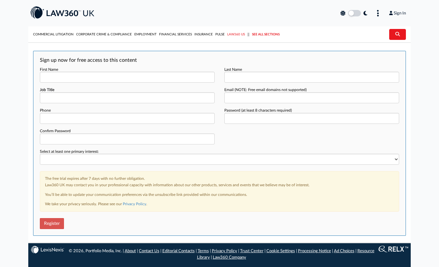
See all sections (266, 34)
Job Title (47, 90)
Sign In (400, 13)
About (130, 251)
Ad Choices (344, 251)
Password (258, 110)
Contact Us (149, 251)
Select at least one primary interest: (69, 151)
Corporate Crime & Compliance (104, 34)
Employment (145, 34)
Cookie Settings (280, 251)
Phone (45, 110)
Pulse (220, 34)
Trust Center (252, 251)
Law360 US (236, 34)
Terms (203, 251)
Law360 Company (229, 257)
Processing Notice (314, 251)
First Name (49, 69)
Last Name (233, 69)
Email (265, 90)
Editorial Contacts (178, 251)
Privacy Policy (134, 204)
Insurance (203, 34)
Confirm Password (55, 131)
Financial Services (175, 34)
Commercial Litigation (53, 34)
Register (52, 223)
